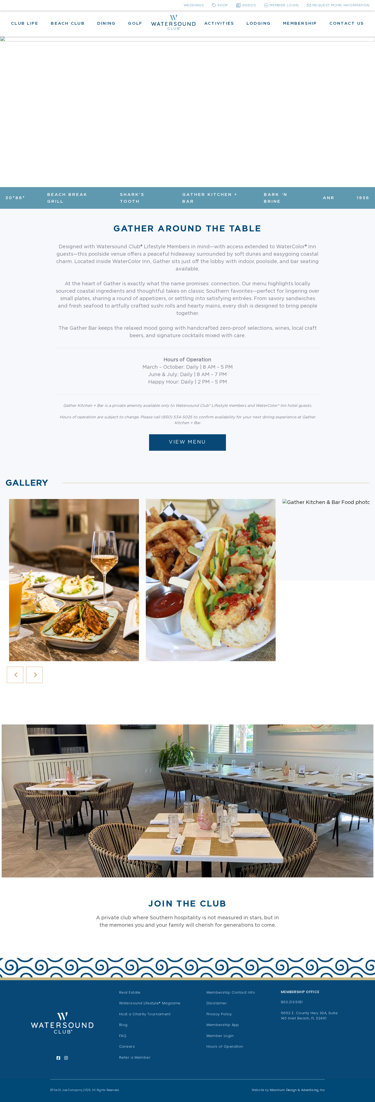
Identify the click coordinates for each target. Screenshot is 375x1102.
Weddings (194, 5)
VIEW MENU (187, 442)
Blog (123, 1024)
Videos (249, 5)
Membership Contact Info (230, 992)
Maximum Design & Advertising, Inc (297, 1090)
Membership (300, 23)
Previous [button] (15, 675)
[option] (73, 580)
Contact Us (346, 23)
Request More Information (341, 5)
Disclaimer (216, 1003)
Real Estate (130, 992)
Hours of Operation (224, 1046)
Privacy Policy (219, 1014)
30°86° (15, 198)
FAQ (122, 1035)
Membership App (222, 1024)
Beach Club (68, 23)
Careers (127, 1046)
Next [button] (34, 675)
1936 (363, 198)
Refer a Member (134, 1057)
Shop (222, 5)
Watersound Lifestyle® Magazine (150, 1003)
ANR (329, 198)
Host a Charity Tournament (145, 1014)
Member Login (284, 5)
